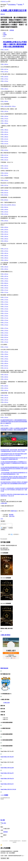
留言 (15, 510)
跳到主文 (3, 14)
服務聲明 (14, 842)
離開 (8, 858)
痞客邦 (12, 510)
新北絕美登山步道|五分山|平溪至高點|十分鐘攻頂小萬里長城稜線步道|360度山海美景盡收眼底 (15, 44)
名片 (4, 36)
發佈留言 (3, 529)
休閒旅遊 (12, 30)
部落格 (5, 34)
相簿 (4, 33)
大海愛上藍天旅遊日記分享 (14, 10)
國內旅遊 (11, 514)
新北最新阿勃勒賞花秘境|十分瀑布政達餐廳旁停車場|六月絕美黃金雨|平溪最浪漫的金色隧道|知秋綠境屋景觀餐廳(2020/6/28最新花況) (14, 421)
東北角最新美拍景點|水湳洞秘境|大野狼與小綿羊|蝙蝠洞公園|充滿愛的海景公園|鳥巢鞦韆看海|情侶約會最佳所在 (14, 484)
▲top (2, 518)
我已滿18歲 (3, 858)
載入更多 (3, 521)
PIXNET (6, 840)
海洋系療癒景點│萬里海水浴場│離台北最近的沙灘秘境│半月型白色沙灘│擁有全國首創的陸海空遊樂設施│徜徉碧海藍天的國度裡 (14, 478)
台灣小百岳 (11, 516)
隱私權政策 (24, 840)
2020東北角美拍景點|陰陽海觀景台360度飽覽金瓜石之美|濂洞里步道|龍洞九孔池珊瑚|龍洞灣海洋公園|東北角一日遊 (14, 463)
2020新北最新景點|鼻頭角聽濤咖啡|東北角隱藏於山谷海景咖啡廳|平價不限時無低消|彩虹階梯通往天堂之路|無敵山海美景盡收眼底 (14, 469)
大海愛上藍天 (4, 503)
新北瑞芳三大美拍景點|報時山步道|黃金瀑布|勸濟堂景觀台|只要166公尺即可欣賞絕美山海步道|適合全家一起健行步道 (14, 490)
